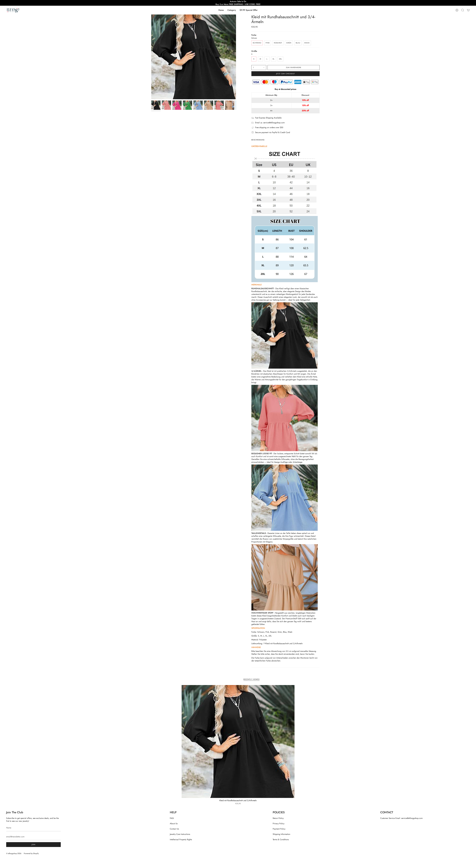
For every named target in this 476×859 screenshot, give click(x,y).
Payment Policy (279, 828)
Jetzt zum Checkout (285, 73)
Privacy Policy (278, 823)
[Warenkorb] (468, 10)
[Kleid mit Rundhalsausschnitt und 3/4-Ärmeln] (238, 741)
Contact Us (174, 828)
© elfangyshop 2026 (13, 853)
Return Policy (278, 818)
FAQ (172, 818)
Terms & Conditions (281, 839)
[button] (232, 10)
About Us (174, 823)
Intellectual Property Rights (181, 839)
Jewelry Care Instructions (180, 834)
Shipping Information (281, 834)
